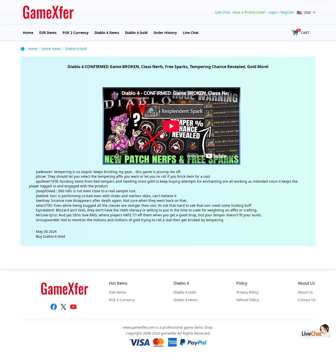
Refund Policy (247, 299)
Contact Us (307, 299)
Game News (51, 48)
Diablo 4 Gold (136, 32)
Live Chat (222, 12)
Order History (165, 32)
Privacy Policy (247, 292)
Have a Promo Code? (249, 12)
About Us (305, 292)
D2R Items (48, 32)
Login (272, 12)
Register (287, 12)
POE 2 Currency (75, 32)
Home (28, 32)
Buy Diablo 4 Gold (50, 236)
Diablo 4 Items (106, 32)
